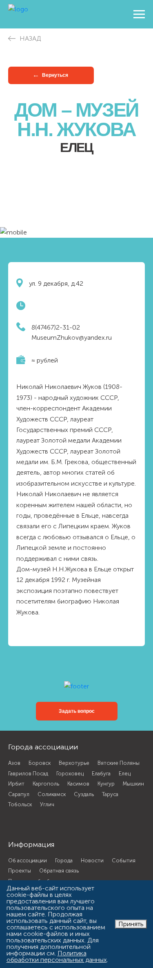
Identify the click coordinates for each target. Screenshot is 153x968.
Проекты (19, 871)
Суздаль (84, 794)
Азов (14, 763)
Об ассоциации (27, 860)
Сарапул (18, 794)
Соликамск (52, 794)
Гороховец (70, 773)
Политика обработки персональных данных (57, 956)
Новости (92, 860)
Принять (131, 924)
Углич (47, 804)
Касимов (78, 784)
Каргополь (46, 784)
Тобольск (20, 804)
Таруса (110, 794)
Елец (125, 773)
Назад (30, 38)
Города (64, 860)
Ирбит (16, 784)
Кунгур (106, 784)
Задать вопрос (77, 711)
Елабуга (101, 773)
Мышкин (133, 784)
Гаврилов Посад (28, 773)
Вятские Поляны (119, 763)
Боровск (40, 763)
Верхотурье (74, 763)
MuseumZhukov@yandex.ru (71, 337)
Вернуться (54, 75)
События (123, 860)
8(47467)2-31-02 (55, 327)
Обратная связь (59, 871)
